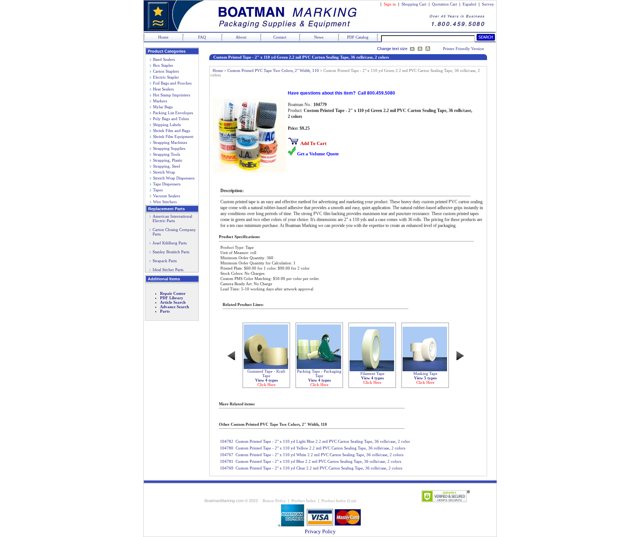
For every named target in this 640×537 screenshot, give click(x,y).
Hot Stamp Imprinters (171, 95)
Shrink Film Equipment (173, 136)
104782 (226, 441)
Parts (165, 311)
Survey (488, 4)
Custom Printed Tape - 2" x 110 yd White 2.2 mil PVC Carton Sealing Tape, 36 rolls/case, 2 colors (319, 454)
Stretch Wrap (164, 172)
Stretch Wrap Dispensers (173, 178)
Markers (160, 101)
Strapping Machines (170, 142)
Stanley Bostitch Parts (171, 252)
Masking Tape (425, 378)
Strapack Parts (165, 260)
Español (469, 4)
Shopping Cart (413, 4)
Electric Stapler (166, 77)
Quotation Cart (445, 4)
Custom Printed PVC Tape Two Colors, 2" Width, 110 (273, 70)
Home (163, 37)
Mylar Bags (163, 107)
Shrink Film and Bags (171, 130)
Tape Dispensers (166, 184)
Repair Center (173, 293)
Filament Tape (372, 378)
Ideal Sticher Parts (168, 269)
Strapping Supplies (169, 148)
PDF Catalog (358, 37)
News (318, 37)
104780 (226, 448)
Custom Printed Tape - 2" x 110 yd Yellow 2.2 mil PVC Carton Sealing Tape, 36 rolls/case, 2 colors (320, 448)
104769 (226, 468)
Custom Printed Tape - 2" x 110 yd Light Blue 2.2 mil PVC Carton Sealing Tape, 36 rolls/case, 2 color (323, 441)
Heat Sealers (163, 89)
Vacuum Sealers (166, 196)
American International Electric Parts (170, 218)
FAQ (202, 37)
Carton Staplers (166, 71)
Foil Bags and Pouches (172, 83)
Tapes (158, 190)
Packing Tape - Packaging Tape (319, 378)
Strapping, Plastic (168, 160)
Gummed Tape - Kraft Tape (266, 378)
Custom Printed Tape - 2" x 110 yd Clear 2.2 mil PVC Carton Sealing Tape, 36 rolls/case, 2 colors (319, 468)
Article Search (173, 302)
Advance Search (174, 306)
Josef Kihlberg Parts (170, 243)
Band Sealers (164, 59)
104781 (226, 461)
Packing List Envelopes (173, 113)
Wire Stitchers (165, 202)
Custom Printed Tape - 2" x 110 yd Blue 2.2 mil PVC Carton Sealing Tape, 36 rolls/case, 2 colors (318, 461)
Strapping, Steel (166, 166)
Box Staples (163, 65)
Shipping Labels (167, 124)
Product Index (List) (338, 500)
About (241, 37)
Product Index (303, 500)
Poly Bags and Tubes (171, 118)
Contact (279, 37)
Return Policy (274, 500)
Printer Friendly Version (463, 48)
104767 (226, 454)
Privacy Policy (320, 531)
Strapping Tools (166, 154)
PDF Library (171, 298)
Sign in (390, 4)
